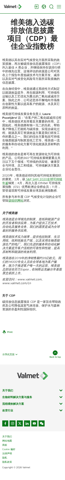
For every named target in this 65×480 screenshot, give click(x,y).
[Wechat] (42, 423)
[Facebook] (5, 423)
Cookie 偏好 (8, 449)
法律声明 (7, 453)
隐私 (4, 457)
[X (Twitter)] (20, 423)
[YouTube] (34, 423)
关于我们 (7, 436)
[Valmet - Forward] (17, 6)
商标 (4, 445)
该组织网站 (15, 200)
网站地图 (7, 440)
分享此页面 (8, 354)
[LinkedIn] (27, 423)
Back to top (55, 357)
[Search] (51, 6)
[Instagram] (13, 423)
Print (10, 332)
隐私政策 (7, 461)
